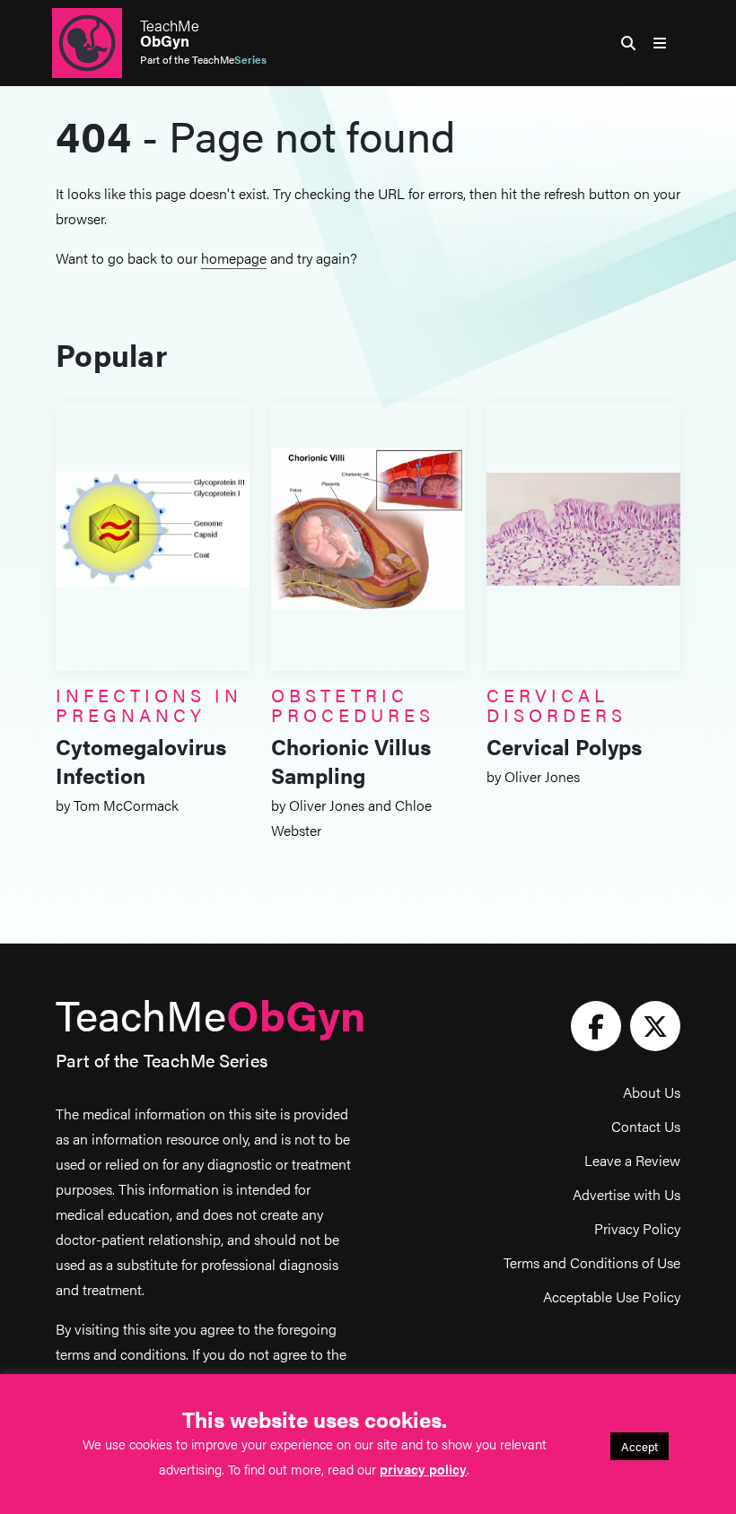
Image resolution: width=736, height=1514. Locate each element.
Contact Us (645, 1126)
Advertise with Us (626, 1194)
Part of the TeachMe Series (161, 1060)
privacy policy (423, 1468)
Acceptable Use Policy (611, 1296)
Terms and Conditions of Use (592, 1262)
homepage (234, 258)
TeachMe (169, 33)
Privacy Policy (637, 1228)
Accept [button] (639, 1446)
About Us (651, 1092)
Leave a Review (632, 1160)
